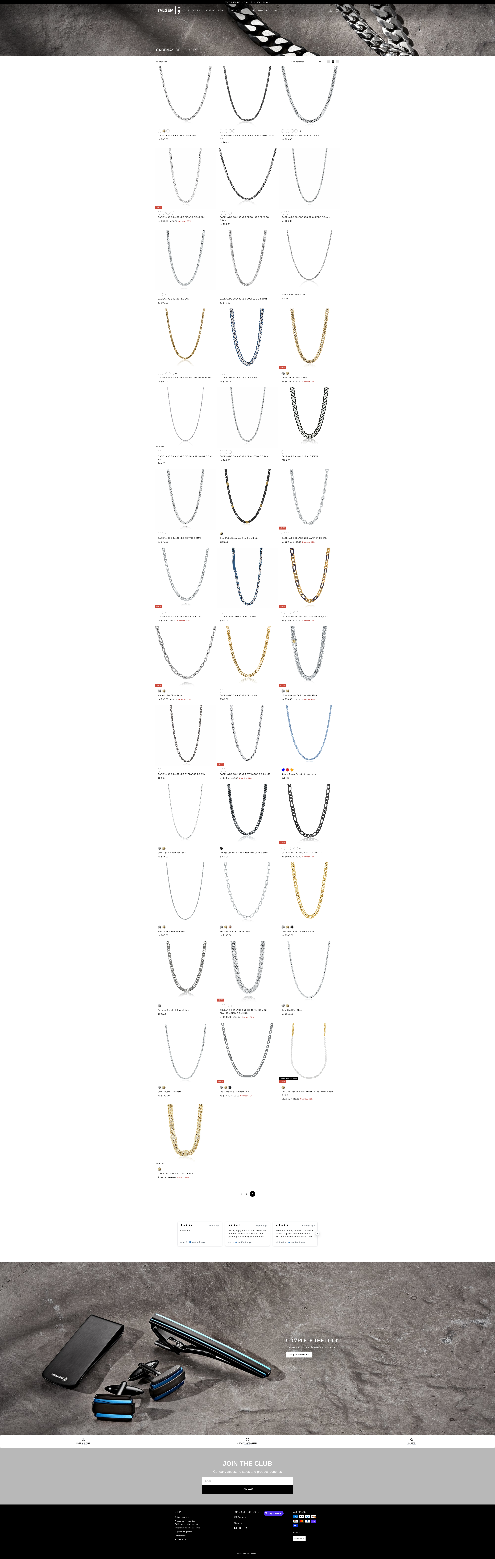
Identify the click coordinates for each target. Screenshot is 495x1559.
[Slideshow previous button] (178, 1233)
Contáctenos (181, 1536)
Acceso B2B (180, 1540)
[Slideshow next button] (317, 1233)
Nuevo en (194, 10)
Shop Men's (236, 10)
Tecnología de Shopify (246, 1553)
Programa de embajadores (187, 1528)
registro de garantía (184, 1532)
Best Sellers (214, 10)
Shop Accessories (299, 1354)
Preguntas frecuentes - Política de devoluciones (186, 1522)
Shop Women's (260, 10)
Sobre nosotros (182, 1517)
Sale (277, 10)
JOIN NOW (247, 1489)
